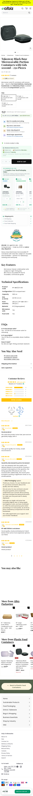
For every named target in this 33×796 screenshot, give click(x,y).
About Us (4, 737)
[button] (5, 75)
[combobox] (16, 12)
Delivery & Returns (7, 744)
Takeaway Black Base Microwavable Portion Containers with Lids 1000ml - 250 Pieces (7, 192)
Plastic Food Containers (22, 55)
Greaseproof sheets (10, 357)
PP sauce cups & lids (10, 356)
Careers (3, 751)
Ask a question (6, 368)
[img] (5, 426)
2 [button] (14, 556)
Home (3, 55)
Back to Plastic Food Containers (18, 686)
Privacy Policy (5, 753)
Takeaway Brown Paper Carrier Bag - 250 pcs (19, 192)
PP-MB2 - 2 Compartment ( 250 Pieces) (22, 98)
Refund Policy (5, 748)
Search (3, 758)
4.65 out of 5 (21, 382)
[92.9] (11, 410)
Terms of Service (6, 755)
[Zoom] (30, 48)
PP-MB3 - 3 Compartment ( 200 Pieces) (7, 104)
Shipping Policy (6, 746)
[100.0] (20, 410)
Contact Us (4, 741)
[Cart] (26, 8)
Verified (15, 416)
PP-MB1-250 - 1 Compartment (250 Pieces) (7, 98)
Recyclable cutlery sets (11, 359)
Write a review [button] (16, 400)
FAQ (2, 739)
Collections (10, 55)
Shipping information (9, 364)
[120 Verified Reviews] (16, 242)
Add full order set (22, 791)
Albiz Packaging (10, 602)
